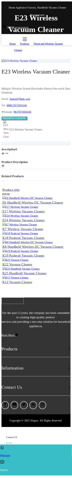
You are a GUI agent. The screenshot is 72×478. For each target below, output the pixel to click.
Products (24, 43)
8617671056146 (22, 112)
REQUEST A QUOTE (14, 118)
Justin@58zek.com (20, 99)
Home (12, 43)
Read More (8, 335)
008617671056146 (17, 105)
